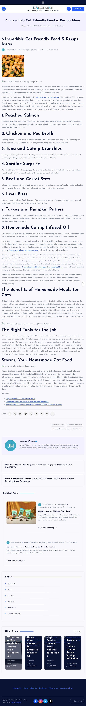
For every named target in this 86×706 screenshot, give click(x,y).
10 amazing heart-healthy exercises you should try (42, 267)
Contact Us (11, 584)
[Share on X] (15, 414)
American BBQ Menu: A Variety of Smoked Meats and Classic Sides (34, 405)
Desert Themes (16, 702)
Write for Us (12, 607)
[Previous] (75, 631)
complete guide (60, 504)
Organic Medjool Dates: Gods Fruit (20, 399)
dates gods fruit (43, 507)
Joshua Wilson (11, 50)
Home (23, 26)
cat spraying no (58, 425)
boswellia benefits (30, 542)
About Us (11, 596)
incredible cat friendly (61, 429)
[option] (13, 653)
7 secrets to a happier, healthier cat (23, 250)
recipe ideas (78, 429)
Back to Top (78, 701)
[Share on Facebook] (9, 414)
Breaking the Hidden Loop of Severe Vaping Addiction (72, 649)
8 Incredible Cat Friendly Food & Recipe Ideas (46, 26)
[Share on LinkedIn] (20, 414)
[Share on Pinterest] (31, 414)
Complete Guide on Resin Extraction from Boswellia (27, 402)
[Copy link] (52, 414)
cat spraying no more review (47, 97)
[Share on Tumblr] (42, 414)
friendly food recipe (76, 425)
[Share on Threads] (47, 414)
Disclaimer (11, 602)
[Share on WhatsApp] (26, 414)
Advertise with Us (14, 613)
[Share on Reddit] (36, 414)
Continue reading (46, 528)
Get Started (78, 8)
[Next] (79, 631)
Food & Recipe (24, 50)
